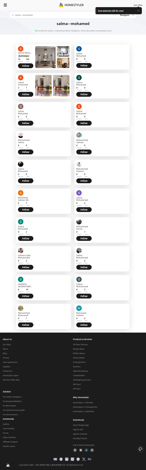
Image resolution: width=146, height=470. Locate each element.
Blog (5, 353)
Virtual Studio (79, 357)
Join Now (138, 5)
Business (77, 366)
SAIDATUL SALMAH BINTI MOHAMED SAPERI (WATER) (24, 285)
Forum (6, 432)
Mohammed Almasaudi (24, 314)
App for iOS (78, 429)
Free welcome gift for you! (111, 10)
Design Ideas (78, 348)
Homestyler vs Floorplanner (85, 407)
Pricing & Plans (79, 362)
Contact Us (7, 371)
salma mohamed (23, 83)
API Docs (77, 388)
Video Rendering (80, 371)
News (5, 348)
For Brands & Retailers (12, 401)
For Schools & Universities (14, 410)
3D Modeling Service (82, 379)
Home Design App (81, 425)
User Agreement (10, 362)
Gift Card (77, 384)
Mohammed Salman (82, 141)
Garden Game (9, 446)
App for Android (80, 433)
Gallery (6, 424)
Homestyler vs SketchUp (83, 411)
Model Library (79, 353)
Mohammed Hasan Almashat (82, 227)
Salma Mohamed (25, 53)
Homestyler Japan (11, 375)
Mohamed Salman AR (23, 198)
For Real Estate (9, 405)
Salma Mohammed (82, 198)
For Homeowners (10, 414)
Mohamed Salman (81, 314)
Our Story (7, 344)
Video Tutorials (9, 437)
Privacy (6, 357)
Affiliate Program (10, 441)
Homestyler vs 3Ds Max (83, 402)
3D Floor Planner (80, 344)
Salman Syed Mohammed (24, 256)
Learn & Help (8, 428)
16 (19, 59)
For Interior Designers (12, 396)
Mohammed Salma (24, 141)
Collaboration (79, 375)
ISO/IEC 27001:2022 (11, 379)
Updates (6, 366)
